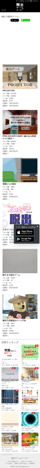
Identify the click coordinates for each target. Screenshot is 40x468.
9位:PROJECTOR (7, 447)
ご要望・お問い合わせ (20, 463)
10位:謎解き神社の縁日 (28, 447)
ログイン (35, 1)
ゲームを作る (20, 1)
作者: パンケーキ (7, 428)
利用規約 (32, 463)
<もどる (3, 10)
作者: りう (5, 363)
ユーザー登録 (28, 1)
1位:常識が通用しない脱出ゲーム (9, 360)
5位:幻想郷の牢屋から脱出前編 (9, 405)
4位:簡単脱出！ (26, 381)
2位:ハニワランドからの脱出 (29, 360)
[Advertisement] (20, 42)
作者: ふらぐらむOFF (28, 449)
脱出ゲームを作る (27, 461)
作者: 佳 (24, 363)
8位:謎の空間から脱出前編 (29, 427)
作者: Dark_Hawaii (7, 449)
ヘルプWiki (8, 463)
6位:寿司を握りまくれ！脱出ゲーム (29, 405)
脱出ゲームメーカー (20, 458)
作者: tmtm (5, 385)
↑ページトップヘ (7, 454)
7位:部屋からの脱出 (7, 426)
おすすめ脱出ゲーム (14, 461)
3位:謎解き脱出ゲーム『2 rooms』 (9, 382)
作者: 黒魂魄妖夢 (7, 408)
